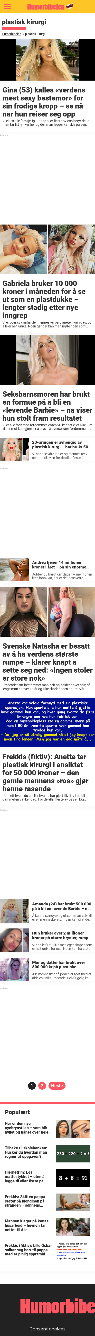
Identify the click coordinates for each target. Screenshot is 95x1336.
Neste (57, 1085)
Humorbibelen (11, 34)
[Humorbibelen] (47, 6)
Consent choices (47, 1329)
